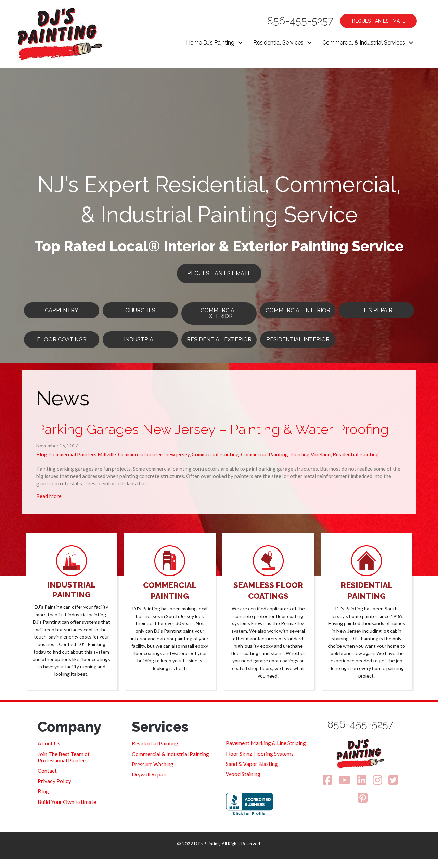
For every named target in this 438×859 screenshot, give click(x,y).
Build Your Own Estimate (67, 801)
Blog (41, 454)
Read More (49, 496)
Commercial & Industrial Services (363, 42)
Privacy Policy (54, 781)
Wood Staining (243, 774)
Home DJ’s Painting (210, 42)
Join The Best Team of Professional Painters (64, 756)
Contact (47, 770)
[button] (240, 43)
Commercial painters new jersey (154, 454)
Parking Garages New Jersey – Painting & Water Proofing (212, 429)
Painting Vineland (310, 454)
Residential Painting (356, 454)
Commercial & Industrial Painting (170, 753)
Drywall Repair (149, 774)
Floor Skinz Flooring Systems (260, 753)
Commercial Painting (215, 454)
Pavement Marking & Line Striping (266, 743)
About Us (49, 743)
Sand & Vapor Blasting (252, 763)
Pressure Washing (152, 764)
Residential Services (278, 42)
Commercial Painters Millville (82, 454)
